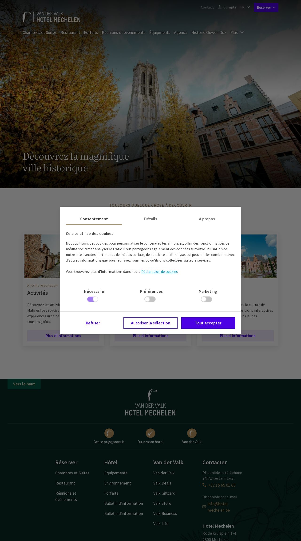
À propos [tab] (207, 219)
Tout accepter (208, 323)
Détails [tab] (150, 219)
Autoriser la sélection (150, 323)
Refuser (93, 323)
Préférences (151, 291)
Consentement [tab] (94, 219)
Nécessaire (94, 291)
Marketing (208, 291)
